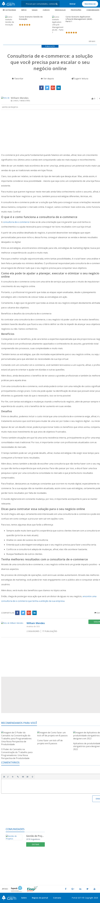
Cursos (46, 10)
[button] (4, 777)
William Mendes (20, 97)
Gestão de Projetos (10, 107)
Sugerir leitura (80, 78)
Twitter (47, 88)
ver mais (92, 41)
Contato (57, 898)
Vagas (35, 10)
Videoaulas (60, 10)
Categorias (10, 10)
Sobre (24, 898)
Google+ (53, 88)
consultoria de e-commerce (16, 222)
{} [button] (32, 776)
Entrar (73, 4)
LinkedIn (58, 88)
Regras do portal (40, 898)
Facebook (41, 88)
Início (24, 10)
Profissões (76, 10)
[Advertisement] (25, 868)
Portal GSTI (8, 3)
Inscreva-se (90, 4)
